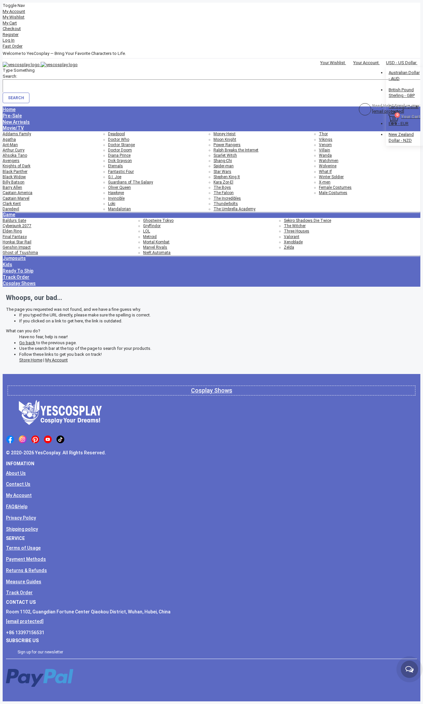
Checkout (12, 28)
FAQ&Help (16, 506)
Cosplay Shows (211, 390)
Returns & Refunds (26, 570)
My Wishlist (13, 17)
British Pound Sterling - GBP (402, 92)
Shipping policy (22, 529)
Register (11, 34)
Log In (9, 40)
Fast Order (12, 46)
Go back (27, 342)
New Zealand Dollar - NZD (401, 137)
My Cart (10, 23)
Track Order (19, 592)
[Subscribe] (410, 651)
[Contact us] (409, 669)
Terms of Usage (23, 548)
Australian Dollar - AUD (404, 75)
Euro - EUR (398, 123)
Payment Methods (26, 559)
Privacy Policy (21, 517)
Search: (10, 76)
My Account (14, 11)
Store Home (30, 359)
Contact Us (18, 484)
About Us (16, 473)
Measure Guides (23, 581)
